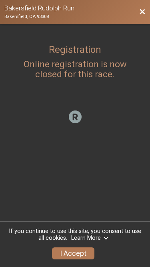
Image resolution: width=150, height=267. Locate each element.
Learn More (86, 238)
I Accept (73, 253)
